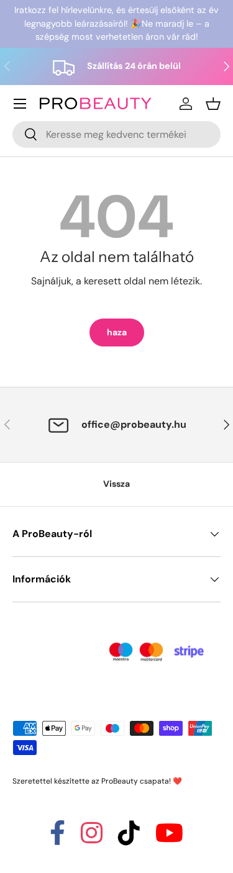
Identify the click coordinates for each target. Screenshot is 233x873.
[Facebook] (57, 838)
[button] (213, 103)
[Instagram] (92, 838)
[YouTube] (169, 838)
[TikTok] (129, 838)
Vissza (116, 483)
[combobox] (116, 134)
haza (117, 332)
